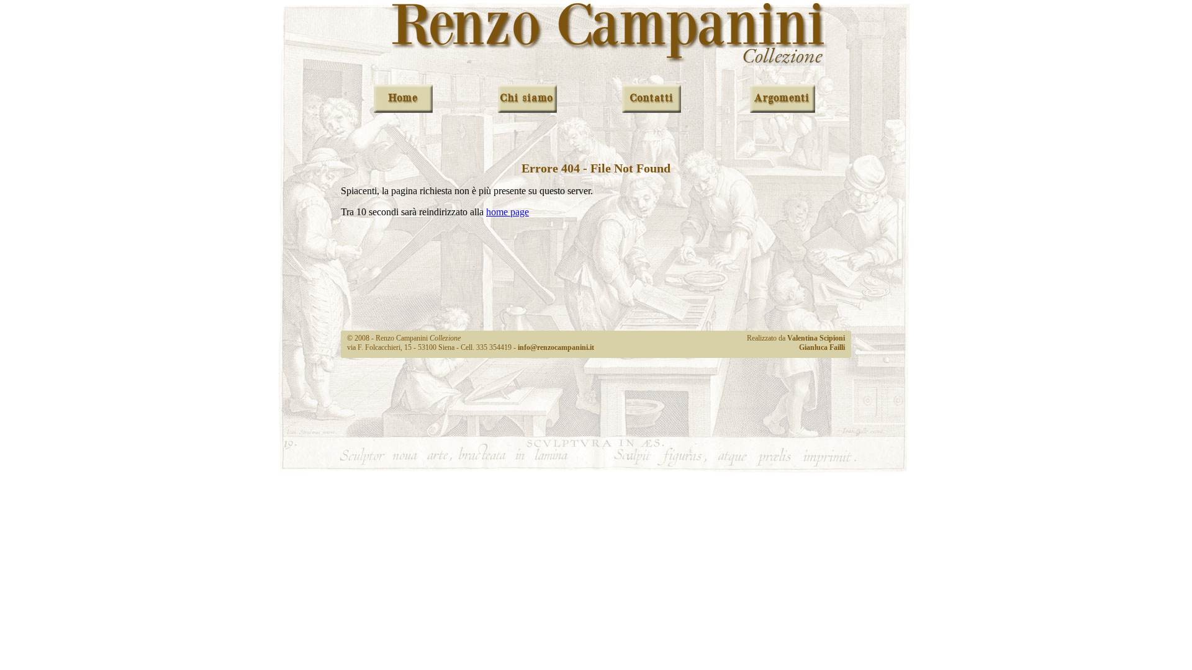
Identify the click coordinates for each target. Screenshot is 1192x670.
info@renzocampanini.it (556, 347)
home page (507, 212)
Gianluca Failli (822, 347)
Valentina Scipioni (816, 338)
